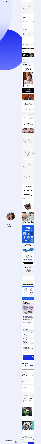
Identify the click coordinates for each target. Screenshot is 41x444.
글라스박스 (30, 437)
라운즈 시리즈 (24, 419)
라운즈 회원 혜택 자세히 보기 (28, 48)
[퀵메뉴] (22, 0)
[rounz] (7, 1)
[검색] (31, 0)
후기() (26, 51)
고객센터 (23, 436)
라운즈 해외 (25, 437)
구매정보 (33, 51)
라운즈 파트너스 (27, 437)
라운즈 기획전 (24, 405)
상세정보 (23, 51)
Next (33, 7)
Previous (22, 7)
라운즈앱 (23, 437)
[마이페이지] (32, 0)
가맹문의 (31, 437)
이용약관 (27, 436)
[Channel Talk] (33, 439)
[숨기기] (33, 387)
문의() (29, 51)
